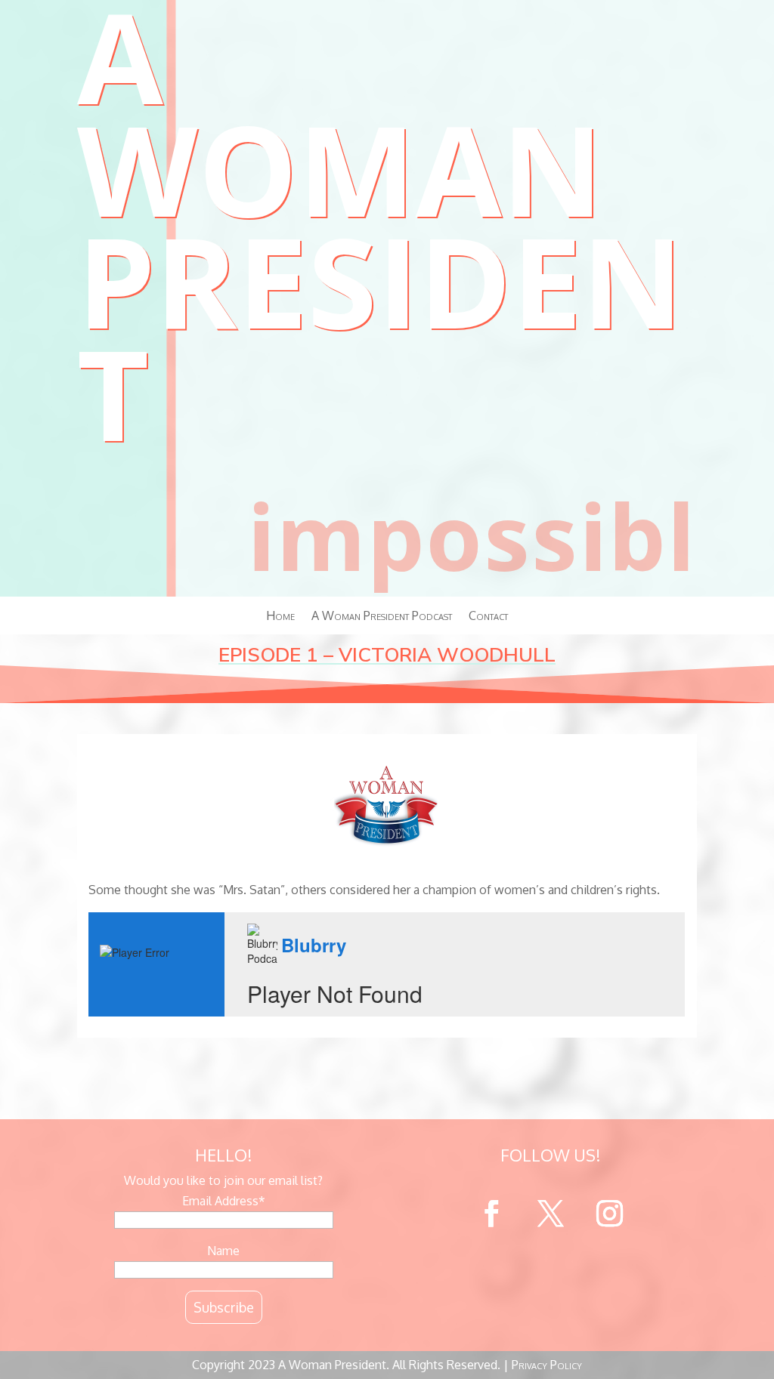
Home (280, 742)
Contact (488, 742)
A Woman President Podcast (381, 742)
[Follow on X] (550, 1339)
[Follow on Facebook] (491, 1339)
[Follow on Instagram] (609, 1339)
